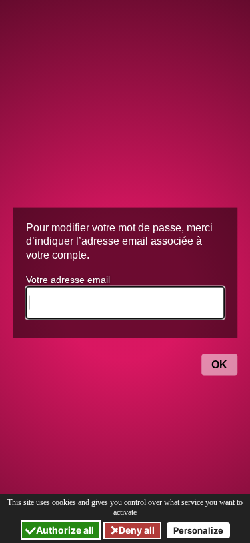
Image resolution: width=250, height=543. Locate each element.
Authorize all (64, 530)
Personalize (198, 530)
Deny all (136, 530)
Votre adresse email (68, 279)
